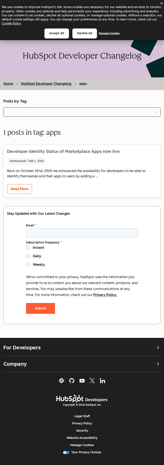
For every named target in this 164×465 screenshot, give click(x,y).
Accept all (56, 33)
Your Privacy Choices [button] (86, 452)
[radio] (82, 249)
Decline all (84, 33)
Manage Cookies (109, 33)
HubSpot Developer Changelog (46, 84)
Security (82, 430)
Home (8, 84)
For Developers (22, 348)
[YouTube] (82, 380)
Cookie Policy (11, 23)
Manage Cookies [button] (82, 445)
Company (15, 364)
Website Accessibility (82, 438)
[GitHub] (71, 380)
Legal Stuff (82, 416)
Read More (19, 189)
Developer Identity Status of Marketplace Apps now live (63, 151)
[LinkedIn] (102, 380)
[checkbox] (82, 258)
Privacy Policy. (105, 295)
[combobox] (82, 112)
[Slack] (61, 380)
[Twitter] (92, 380)
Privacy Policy (82, 423)
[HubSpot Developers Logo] (82, 398)
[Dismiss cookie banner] (161, 3)
